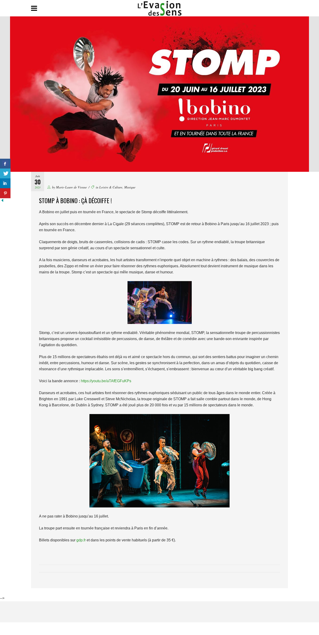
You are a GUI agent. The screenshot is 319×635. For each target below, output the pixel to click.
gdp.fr (81, 540)
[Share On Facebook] (5, 164)
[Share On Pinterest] (5, 193)
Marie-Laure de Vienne (71, 187)
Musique (129, 187)
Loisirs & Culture (110, 187)
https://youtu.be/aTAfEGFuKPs (106, 381)
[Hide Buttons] (2, 201)
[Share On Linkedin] (5, 183)
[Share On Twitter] (5, 174)
